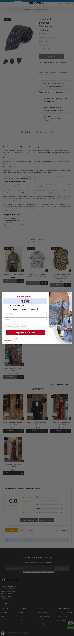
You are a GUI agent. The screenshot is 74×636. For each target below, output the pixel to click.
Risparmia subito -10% (25, 333)
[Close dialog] (69, 294)
